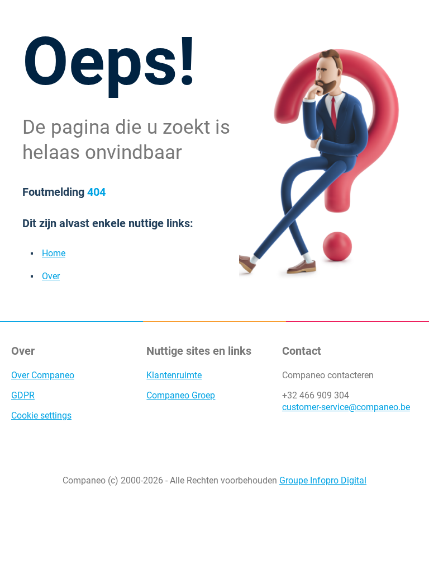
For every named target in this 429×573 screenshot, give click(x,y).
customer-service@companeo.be (346, 407)
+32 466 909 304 (315, 395)
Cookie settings (41, 415)
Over (51, 276)
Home (53, 253)
